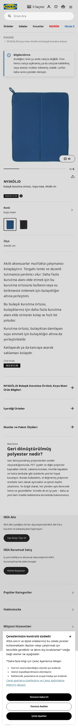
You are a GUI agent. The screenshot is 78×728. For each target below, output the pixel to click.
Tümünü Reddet (39, 706)
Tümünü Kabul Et (39, 697)
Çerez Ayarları (39, 716)
